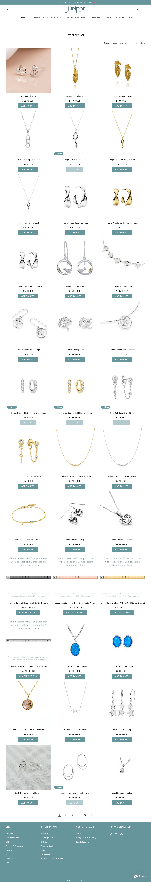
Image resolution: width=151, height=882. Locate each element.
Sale (7, 863)
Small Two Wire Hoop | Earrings (28, 793)
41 (85, 815)
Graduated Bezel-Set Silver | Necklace (122, 476)
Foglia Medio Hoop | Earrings (75, 223)
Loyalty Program (82, 842)
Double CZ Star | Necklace (75, 730)
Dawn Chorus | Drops (75, 286)
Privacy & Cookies (48, 846)
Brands (8, 854)
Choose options (28, 613)
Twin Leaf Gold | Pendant (75, 96)
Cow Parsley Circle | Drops (28, 350)
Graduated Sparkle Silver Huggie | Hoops (28, 413)
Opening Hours (47, 838)
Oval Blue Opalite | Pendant (75, 666)
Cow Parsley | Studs (75, 350)
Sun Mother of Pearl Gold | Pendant (28, 730)
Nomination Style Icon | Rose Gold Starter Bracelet (75, 603)
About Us (44, 834)
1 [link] (59, 815)
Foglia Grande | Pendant (75, 159)
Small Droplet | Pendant (122, 793)
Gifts (8, 842)
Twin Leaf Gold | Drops (122, 96)
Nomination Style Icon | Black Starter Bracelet (28, 603)
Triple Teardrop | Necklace (28, 159)
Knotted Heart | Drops (75, 540)
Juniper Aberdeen (78, 881)
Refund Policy (46, 854)
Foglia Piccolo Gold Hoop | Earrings (122, 223)
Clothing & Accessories (15, 846)
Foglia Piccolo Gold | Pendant (122, 159)
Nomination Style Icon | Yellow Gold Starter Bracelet (122, 603)
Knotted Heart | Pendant (122, 540)
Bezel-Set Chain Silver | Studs (122, 413)
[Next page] (91, 815)
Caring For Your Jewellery (86, 838)
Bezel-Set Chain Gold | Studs (28, 476)
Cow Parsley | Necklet (122, 286)
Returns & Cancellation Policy (52, 858)
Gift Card (9, 858)
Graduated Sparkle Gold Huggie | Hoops (75, 413)
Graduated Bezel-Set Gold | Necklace (75, 476)
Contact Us (80, 834)
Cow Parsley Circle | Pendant (122, 350)
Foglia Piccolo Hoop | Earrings (29, 286)
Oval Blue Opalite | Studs (122, 666)
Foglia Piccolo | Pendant (28, 223)
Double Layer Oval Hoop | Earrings (75, 793)
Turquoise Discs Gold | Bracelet (28, 540)
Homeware (10, 850)
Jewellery (9, 834)
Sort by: (107, 43)
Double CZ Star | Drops (122, 730)
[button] (8, 9)
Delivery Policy (47, 850)
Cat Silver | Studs (28, 96)
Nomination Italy (12, 838)
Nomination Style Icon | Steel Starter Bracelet (28, 666)
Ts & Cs (44, 842)
